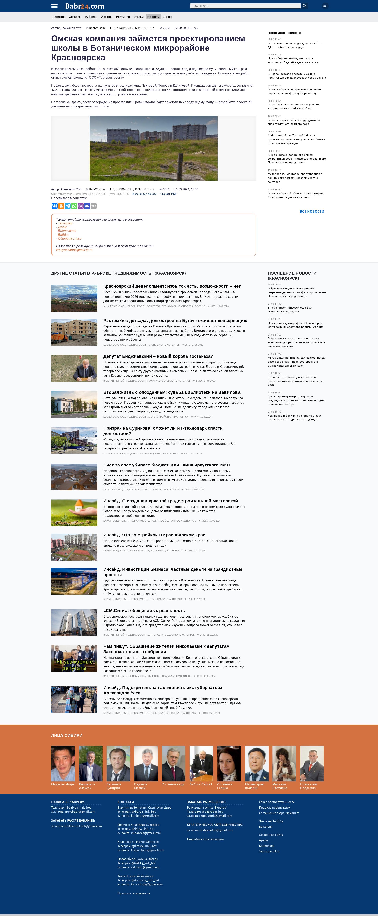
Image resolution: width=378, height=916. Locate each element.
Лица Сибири (66, 735)
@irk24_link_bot (143, 828)
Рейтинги (123, 17)
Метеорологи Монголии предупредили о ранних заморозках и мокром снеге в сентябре (295, 177)
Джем (62, 227)
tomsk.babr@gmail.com (147, 884)
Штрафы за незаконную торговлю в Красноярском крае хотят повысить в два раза (295, 380)
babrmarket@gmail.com (216, 830)
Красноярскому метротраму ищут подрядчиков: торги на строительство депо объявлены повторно (297, 400)
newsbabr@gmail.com (80, 811)
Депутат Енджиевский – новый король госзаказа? (158, 356)
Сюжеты (75, 17)
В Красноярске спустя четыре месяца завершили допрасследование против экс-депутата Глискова (296, 342)
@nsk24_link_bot (144, 863)
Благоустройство (159, 417)
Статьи (138, 17)
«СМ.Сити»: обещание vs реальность (144, 610)
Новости (153, 17)
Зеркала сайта (269, 851)
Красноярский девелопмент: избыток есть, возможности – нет (172, 286)
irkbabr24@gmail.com (146, 833)
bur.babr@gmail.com (145, 815)
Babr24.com (97, 27)
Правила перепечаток (274, 807)
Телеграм (65, 223)
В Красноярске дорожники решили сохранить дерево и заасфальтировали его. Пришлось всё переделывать (297, 158)
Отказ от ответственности (277, 802)
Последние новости (284, 33)
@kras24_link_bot (144, 846)
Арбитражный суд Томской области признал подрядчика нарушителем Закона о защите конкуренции (296, 139)
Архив (167, 17)
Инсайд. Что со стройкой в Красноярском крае (154, 535)
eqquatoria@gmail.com (216, 815)
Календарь (266, 845)
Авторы (106, 17)
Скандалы (167, 381)
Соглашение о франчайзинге (279, 813)
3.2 (75, 908)
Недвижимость (121, 27)
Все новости (312, 211)
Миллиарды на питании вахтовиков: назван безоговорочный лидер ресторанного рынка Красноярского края (297, 361)
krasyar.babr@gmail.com (74, 250)
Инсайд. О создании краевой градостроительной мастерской (170, 500)
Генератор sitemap (140, 908)
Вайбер (63, 234)
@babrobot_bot (212, 811)
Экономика (169, 306)
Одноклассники (70, 238)
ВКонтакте (67, 230)
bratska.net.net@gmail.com (83, 826)
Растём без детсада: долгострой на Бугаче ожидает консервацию (175, 320)
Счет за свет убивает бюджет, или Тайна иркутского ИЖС (166, 465)
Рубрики (91, 17)
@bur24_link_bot (144, 811)
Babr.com (85, 6)
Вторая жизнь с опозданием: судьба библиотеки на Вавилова (171, 392)
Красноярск (144, 27)
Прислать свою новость (134, 893)
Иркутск (156, 489)
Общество (153, 306)
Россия (200, 306)
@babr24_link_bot (78, 807)
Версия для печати (144, 193)
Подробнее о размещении (205, 839)
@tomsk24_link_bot (145, 880)
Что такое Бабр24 (271, 821)
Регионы (59, 17)
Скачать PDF (168, 193)
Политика (153, 381)
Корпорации (155, 635)
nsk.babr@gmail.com (145, 867)
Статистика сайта (271, 834)
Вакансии (266, 826)
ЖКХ (147, 489)
